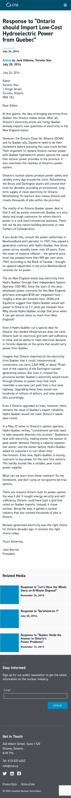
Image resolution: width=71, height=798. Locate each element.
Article (7, 60)
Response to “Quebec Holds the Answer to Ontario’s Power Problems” (41, 638)
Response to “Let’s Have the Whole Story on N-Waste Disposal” (44, 589)
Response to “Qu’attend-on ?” (40, 611)
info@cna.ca (10, 766)
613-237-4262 (16, 761)
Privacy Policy (10, 784)
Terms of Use (28, 784)
